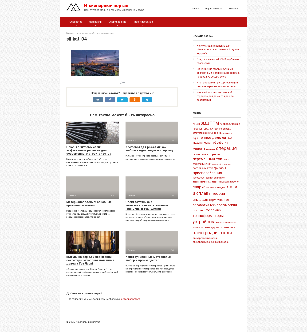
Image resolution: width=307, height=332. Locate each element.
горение (218, 128)
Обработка (76, 21)
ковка (217, 132)
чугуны (214, 227)
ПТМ (214, 123)
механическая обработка (210, 142)
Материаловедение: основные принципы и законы (89, 203)
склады (220, 187)
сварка (199, 187)
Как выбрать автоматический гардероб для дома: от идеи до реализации (215, 96)
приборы (219, 168)
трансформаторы (208, 215)
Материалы (95, 21)
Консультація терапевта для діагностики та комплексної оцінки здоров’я (218, 49)
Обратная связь (214, 8)
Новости (233, 8)
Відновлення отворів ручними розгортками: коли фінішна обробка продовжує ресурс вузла (218, 72)
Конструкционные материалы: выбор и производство (148, 258)
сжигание (210, 188)
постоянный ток (203, 168)
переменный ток (207, 159)
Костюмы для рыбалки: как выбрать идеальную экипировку (149, 148)
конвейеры (226, 133)
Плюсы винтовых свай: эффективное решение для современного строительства (88, 150)
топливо (213, 210)
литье (227, 138)
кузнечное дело (207, 137)
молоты (199, 149)
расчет (235, 181)
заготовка (198, 132)
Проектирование (143, 21)
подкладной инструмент (222, 164)
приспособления (207, 173)
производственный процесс (206, 182)
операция (226, 148)
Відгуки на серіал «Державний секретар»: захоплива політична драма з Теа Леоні (90, 260)
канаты (209, 132)
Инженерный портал (106, 5)
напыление (210, 149)
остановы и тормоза (206, 154)
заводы (227, 128)
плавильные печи (202, 164)
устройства (204, 221)
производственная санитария (209, 177)
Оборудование (117, 21)
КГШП (196, 123)
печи (226, 159)
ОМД (205, 123)
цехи (207, 227)
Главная (195, 8)
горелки (208, 128)
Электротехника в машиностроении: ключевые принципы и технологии (147, 205)
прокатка (225, 181)
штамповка (227, 227)
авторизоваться (130, 299)
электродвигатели (212, 232)
